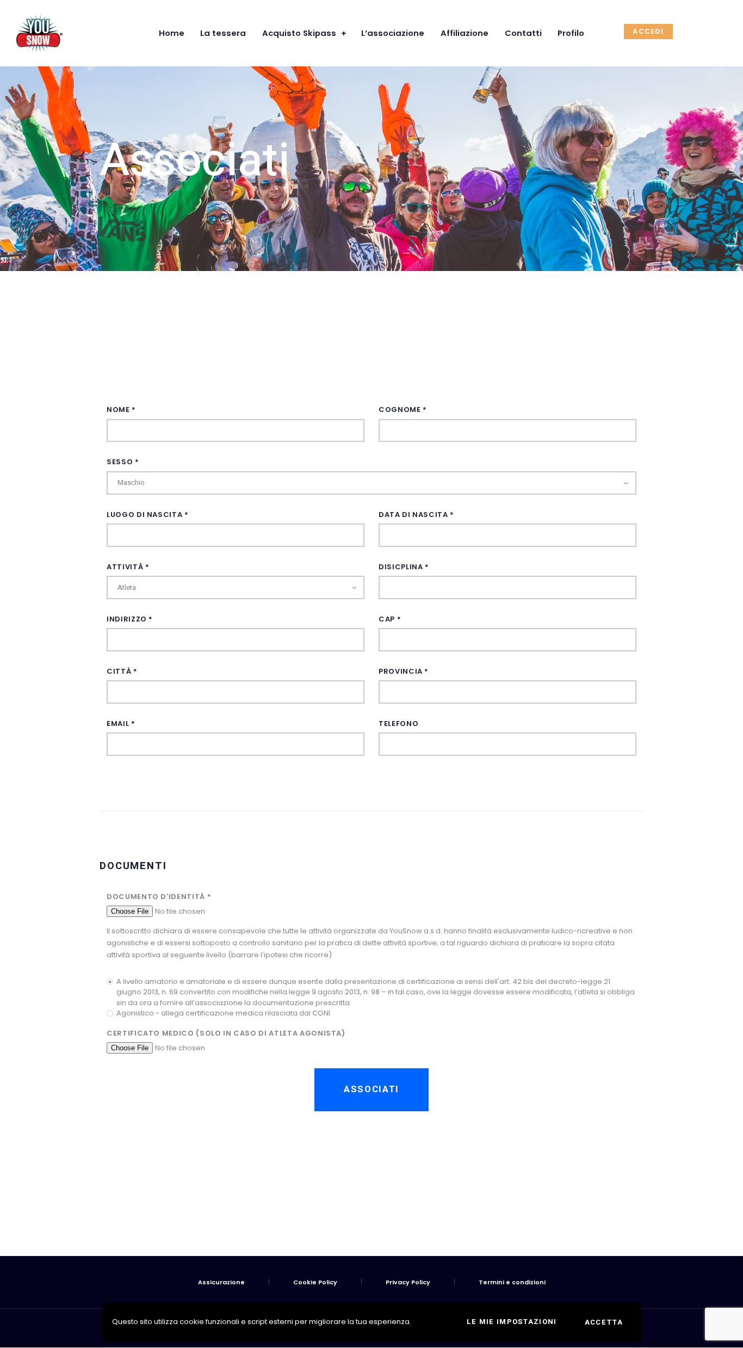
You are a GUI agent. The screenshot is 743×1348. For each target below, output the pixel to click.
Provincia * (404, 671)
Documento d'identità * (159, 896)
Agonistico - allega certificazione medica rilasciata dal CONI (223, 1013)
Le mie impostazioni (512, 1321)
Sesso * (123, 462)
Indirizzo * (130, 619)
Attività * (128, 567)
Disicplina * (404, 567)
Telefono (398, 723)
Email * (121, 723)
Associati (371, 1089)
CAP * (390, 619)
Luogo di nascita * (148, 514)
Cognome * (403, 409)
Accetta (604, 1322)
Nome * (121, 409)
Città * (122, 671)
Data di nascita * (416, 514)
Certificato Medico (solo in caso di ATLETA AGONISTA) (226, 1033)
